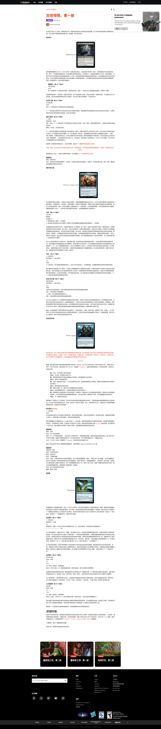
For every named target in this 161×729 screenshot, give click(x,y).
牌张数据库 (133, 2)
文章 (56, 2)
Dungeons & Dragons (83, 702)
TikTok (87, 619)
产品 (34, 2)
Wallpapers (79, 688)
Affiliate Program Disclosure (99, 691)
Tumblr (73, 619)
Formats (78, 682)
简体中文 (118, 28)
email (105, 617)
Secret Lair (116, 688)
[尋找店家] (65, 681)
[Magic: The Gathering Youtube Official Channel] (56, 698)
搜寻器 (125, 2)
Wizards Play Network (101, 688)
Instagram (80, 619)
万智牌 (115, 679)
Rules (77, 684)
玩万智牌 (40, 2)
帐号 (140, 2)
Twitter (67, 619)
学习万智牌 (49, 2)
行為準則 (49, 722)
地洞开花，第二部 (108, 661)
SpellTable (116, 690)
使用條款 (37, 722)
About (96, 679)
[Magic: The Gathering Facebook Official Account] (34, 698)
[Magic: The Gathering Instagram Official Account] (63, 698)
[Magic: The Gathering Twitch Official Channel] (48, 698)
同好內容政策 (84, 722)
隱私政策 (61, 722)
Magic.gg (116, 682)
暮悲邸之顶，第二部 (53, 661)
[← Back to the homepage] (25, 2)
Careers (96, 684)
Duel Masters (80, 705)
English (124, 28)
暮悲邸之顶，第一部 (80, 661)
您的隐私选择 (108, 722)
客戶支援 (72, 722)
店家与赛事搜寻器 (118, 684)
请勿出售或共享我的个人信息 (96, 722)
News (48, 9)
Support (97, 686)
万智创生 (53, 9)
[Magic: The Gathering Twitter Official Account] (41, 698)
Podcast (78, 686)
